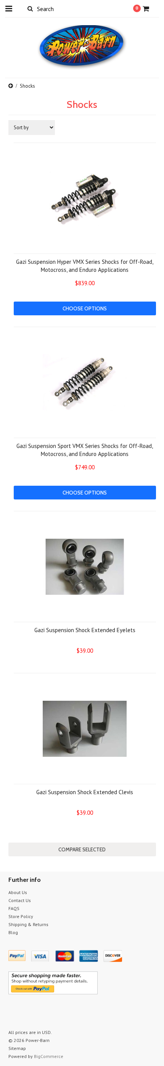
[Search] (30, 8)
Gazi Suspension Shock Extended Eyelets (84, 630)
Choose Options (85, 308)
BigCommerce (48, 1056)
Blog (13, 932)
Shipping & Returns (28, 924)
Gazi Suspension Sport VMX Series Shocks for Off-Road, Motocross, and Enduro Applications (84, 450)
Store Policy (20, 916)
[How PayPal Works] (53, 992)
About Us (17, 892)
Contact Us (19, 900)
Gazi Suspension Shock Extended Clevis (84, 792)
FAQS (13, 908)
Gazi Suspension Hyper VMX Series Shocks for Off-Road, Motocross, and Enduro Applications (84, 265)
